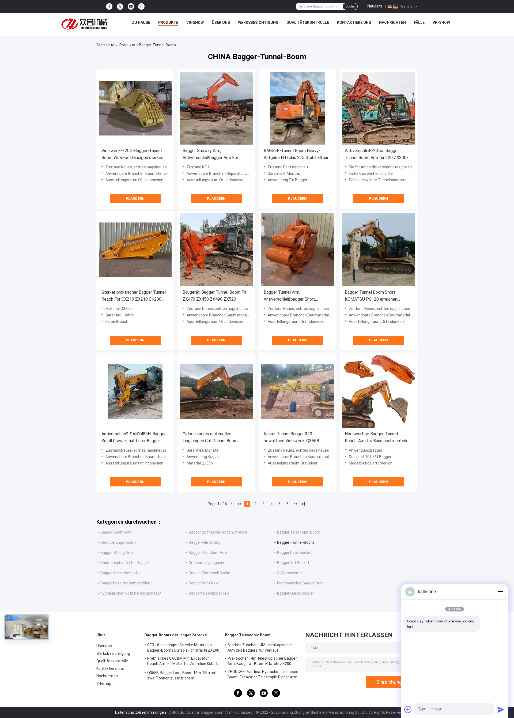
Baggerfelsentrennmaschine (125, 583)
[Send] (500, 709)
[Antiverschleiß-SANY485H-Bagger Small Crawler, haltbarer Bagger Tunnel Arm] (135, 391)
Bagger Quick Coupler (295, 593)
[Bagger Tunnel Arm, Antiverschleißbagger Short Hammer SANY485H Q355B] (297, 249)
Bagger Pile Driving (204, 542)
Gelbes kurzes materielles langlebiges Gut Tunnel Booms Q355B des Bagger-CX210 (211, 437)
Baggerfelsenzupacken (209, 593)
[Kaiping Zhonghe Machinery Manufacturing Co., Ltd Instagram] (141, 6)
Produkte (168, 22)
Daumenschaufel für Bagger (124, 563)
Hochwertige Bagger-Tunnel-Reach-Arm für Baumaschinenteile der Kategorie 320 (377, 437)
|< (231, 504)
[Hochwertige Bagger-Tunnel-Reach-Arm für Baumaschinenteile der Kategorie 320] (378, 391)
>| (303, 504)
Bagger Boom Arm (116, 532)
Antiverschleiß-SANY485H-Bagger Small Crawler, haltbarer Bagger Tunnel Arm (133, 437)
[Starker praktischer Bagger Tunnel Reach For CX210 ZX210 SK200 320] (135, 249)
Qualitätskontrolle (307, 22)
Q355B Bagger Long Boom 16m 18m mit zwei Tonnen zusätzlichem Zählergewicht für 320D (182, 676)
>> (295, 504)
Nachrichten (392, 22)
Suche (350, 6)
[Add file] (408, 709)
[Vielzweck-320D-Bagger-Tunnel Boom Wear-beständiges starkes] (135, 108)
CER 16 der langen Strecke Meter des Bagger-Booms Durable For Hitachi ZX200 (183, 647)
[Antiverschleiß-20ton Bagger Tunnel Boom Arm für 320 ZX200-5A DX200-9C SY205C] (378, 108)
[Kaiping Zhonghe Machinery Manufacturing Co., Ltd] (85, 24)
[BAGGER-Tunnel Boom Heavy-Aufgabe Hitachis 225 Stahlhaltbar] (297, 108)
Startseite (105, 45)
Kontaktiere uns (354, 22)
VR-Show (195, 22)
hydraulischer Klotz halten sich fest (130, 593)
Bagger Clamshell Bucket (210, 573)
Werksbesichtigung (258, 22)
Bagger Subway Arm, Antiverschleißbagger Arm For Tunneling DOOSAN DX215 (210, 154)
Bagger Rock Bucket (294, 552)
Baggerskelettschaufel (120, 573)
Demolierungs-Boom (118, 542)
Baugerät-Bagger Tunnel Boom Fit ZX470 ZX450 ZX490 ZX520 (215, 296)
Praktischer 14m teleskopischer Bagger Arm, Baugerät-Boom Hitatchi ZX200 (262, 661)
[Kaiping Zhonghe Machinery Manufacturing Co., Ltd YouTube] (131, 6)
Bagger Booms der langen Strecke (218, 532)
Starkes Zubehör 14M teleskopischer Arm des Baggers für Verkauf (260, 647)
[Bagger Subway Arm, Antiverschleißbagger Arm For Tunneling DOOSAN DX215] (216, 108)
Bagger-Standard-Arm (208, 552)
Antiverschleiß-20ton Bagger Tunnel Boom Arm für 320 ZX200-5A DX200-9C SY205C (376, 154)
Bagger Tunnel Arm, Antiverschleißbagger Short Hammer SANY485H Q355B (289, 296)
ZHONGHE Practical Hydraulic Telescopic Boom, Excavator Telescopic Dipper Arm (263, 674)
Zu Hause (141, 22)
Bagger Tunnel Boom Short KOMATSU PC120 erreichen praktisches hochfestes (371, 296)
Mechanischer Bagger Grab (300, 583)
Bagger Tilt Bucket (293, 563)
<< (239, 504)
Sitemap (103, 683)
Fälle (419, 22)
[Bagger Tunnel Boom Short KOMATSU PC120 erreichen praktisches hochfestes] (378, 249)
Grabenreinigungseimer (209, 563)
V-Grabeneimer (290, 573)
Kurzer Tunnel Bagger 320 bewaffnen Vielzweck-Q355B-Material (292, 437)
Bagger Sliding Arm (116, 552)
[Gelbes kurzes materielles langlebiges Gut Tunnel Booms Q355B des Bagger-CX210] (216, 391)
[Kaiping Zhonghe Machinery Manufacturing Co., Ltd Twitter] (120, 6)
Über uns (221, 22)
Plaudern (374, 6)
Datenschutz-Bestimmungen (140, 712)
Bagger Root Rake (204, 583)
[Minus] (500, 591)
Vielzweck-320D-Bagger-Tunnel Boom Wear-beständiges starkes (132, 154)
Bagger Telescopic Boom (298, 532)
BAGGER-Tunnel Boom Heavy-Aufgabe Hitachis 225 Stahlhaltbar (296, 154)
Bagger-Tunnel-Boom (295, 542)
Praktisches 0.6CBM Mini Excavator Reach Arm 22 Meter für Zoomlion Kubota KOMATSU (183, 661)
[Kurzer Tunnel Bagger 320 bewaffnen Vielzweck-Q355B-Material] (297, 391)
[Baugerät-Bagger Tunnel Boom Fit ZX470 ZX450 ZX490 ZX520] (216, 249)
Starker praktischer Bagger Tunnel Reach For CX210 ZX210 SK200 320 (133, 296)
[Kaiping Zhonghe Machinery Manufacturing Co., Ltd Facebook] (109, 6)
